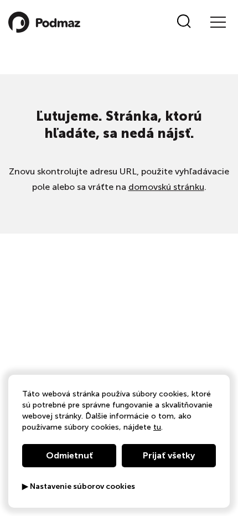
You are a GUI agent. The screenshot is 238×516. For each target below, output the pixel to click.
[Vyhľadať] (184, 22)
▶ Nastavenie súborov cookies (78, 486)
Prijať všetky (169, 455)
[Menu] (217, 22)
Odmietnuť (69, 455)
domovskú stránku (166, 187)
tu (157, 427)
